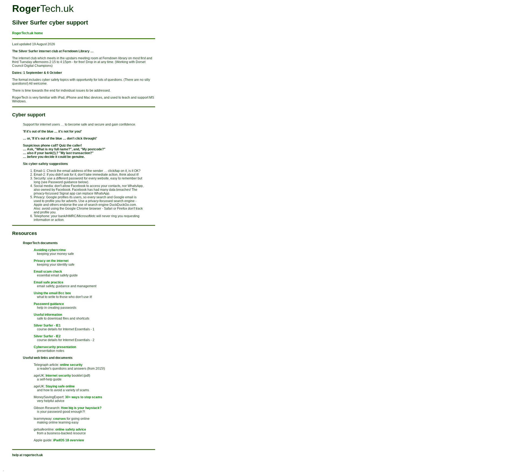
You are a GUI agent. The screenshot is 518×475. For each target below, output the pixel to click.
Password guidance (49, 304)
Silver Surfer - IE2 (47, 336)
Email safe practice (48, 282)
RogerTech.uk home (27, 33)
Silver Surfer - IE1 (47, 325)
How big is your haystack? (81, 408)
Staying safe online (60, 386)
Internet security (58, 375)
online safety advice (70, 429)
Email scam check (48, 271)
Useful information (48, 315)
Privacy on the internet (51, 261)
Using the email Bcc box (52, 293)
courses (59, 419)
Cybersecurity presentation (55, 347)
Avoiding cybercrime (50, 250)
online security (71, 365)
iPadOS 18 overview (68, 440)
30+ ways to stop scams (83, 397)
